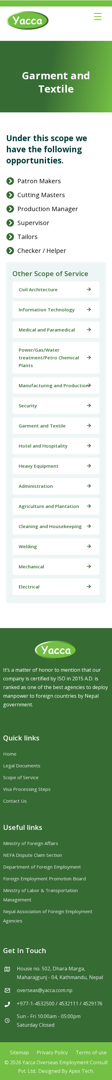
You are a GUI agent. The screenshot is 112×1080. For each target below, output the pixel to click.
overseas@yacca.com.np (44, 990)
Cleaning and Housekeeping (50, 526)
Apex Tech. (81, 1071)
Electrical (29, 586)
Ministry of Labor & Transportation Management (40, 895)
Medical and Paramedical (47, 330)
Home (9, 754)
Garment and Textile (42, 426)
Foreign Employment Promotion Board (44, 878)
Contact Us (15, 801)
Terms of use (91, 1052)
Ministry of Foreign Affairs (30, 843)
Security (28, 405)
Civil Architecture (38, 289)
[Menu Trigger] (97, 16)
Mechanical (31, 566)
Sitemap (19, 1052)
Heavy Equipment (38, 466)
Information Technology (47, 309)
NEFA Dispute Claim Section (32, 855)
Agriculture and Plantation (49, 506)
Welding (28, 546)
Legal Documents (21, 765)
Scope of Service (21, 777)
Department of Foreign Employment (42, 867)
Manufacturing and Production (54, 385)
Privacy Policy (52, 1052)
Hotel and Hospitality (43, 446)
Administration (36, 486)
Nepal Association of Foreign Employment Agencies (47, 916)
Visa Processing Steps (27, 789)
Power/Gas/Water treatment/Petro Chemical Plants (49, 357)
